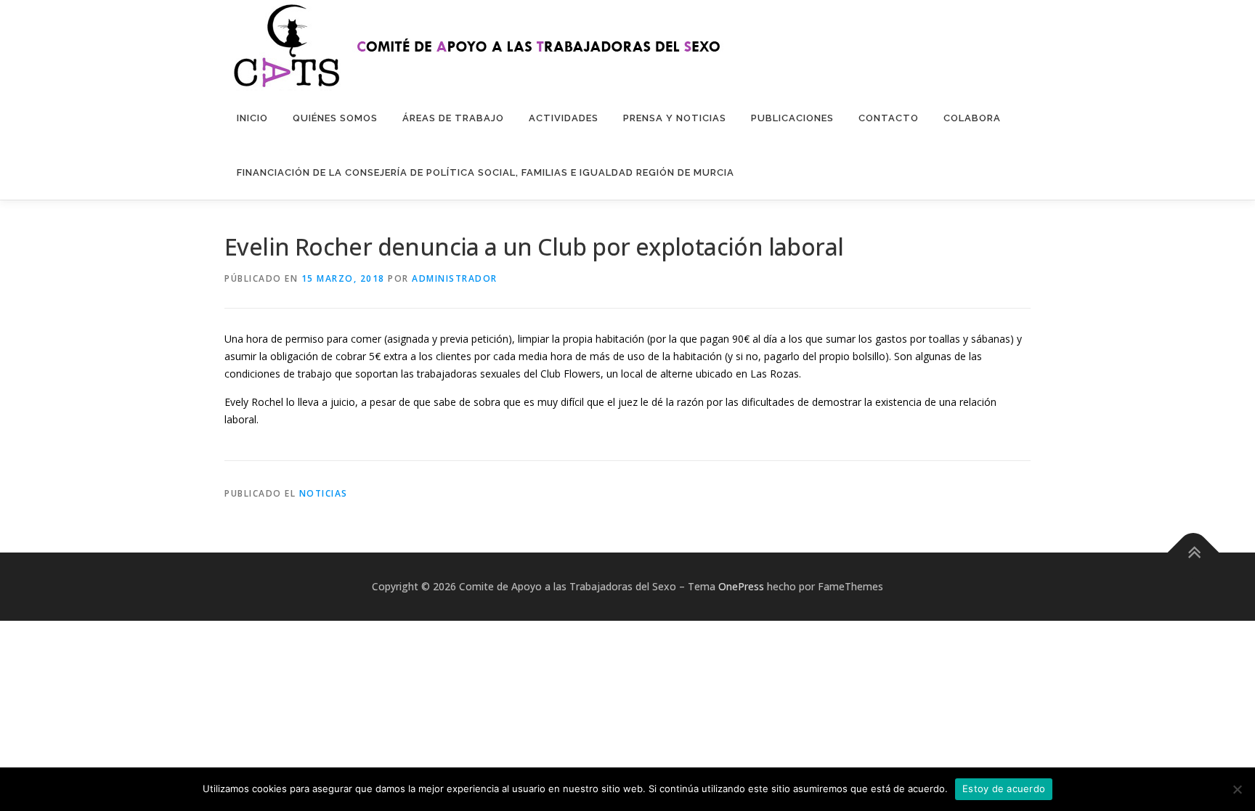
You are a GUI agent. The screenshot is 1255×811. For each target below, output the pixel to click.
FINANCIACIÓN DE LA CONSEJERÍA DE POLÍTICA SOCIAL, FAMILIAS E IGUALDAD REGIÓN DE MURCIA (485, 172)
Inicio (252, 118)
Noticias (323, 493)
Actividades (563, 118)
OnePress (741, 586)
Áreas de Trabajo (453, 118)
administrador (454, 278)
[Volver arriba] (1193, 552)
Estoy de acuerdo (1003, 788)
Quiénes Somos (335, 118)
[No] (1237, 789)
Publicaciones (792, 118)
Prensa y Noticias (674, 118)
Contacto (888, 118)
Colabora (972, 118)
